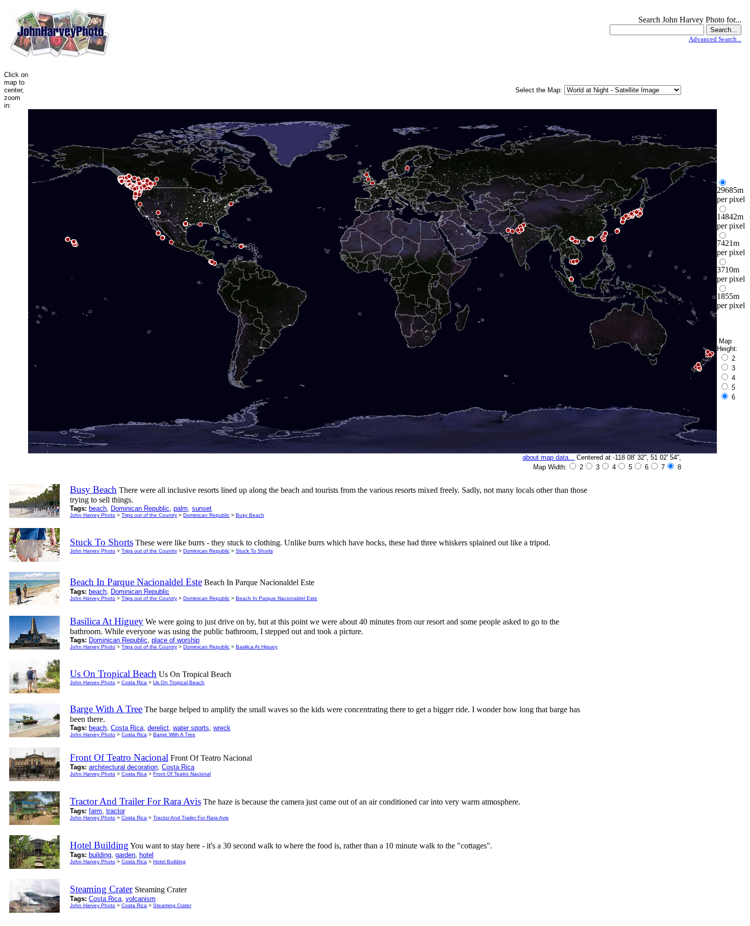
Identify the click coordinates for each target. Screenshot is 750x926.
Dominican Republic (140, 508)
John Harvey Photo (92, 515)
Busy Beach (250, 515)
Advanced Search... (715, 39)
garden (125, 855)
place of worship (175, 640)
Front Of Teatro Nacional (182, 774)
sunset (202, 508)
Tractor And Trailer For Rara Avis (191, 817)
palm (180, 508)
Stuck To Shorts (254, 551)
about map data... (548, 457)
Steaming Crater (172, 905)
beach (98, 508)
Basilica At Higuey (257, 646)
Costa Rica (134, 682)
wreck (222, 728)
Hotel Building (169, 861)
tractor (115, 811)
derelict (158, 728)
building (100, 855)
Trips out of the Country (149, 515)
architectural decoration (123, 767)
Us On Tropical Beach (179, 682)
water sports (191, 728)
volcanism (141, 899)
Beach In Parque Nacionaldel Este (276, 598)
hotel (146, 855)
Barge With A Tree (174, 734)
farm (95, 811)
